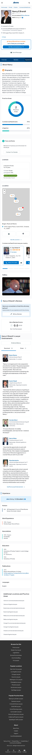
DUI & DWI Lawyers (16, 706)
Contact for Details (12, 152)
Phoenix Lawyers (16, 684)
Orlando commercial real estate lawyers (13, 630)
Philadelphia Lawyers (16, 682)
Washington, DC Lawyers (16, 679)
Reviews (16, 59)
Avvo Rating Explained (16, 736)
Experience (28, 59)
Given (23, 348)
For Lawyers (16, 660)
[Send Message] (8, 234)
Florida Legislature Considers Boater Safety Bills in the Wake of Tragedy (16, 574)
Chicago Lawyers (16, 674)
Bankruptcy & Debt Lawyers (16, 698)
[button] (16, 46)
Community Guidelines (15, 743)
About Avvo (16, 728)
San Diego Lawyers (16, 690)
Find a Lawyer (16, 647)
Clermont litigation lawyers (10, 604)
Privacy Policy (15, 741)
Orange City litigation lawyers (10, 627)
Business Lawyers (16, 701)
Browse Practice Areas (16, 655)
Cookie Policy (24, 741)
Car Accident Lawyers (16, 711)
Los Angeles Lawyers (16, 671)
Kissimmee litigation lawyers (10, 612)
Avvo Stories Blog (16, 658)
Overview (4, 59)
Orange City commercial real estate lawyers (14, 623)
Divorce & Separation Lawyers (16, 714)
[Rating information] (22, 17)
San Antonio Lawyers (16, 687)
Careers (16, 731)
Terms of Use (6, 741)
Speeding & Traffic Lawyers (16, 719)
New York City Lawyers (16, 669)
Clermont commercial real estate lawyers (13, 600)
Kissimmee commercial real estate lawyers (14, 608)
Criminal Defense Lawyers (16, 704)
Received (8, 348)
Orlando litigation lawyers (9, 634)
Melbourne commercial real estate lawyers (14, 615)
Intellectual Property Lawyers (16, 717)
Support (16, 733)
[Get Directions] (23, 234)
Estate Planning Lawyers (16, 709)
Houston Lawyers (16, 677)
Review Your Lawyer (16, 650)
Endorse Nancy (16, 343)
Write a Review (25, 15)
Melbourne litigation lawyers (10, 619)
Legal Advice (16, 652)
